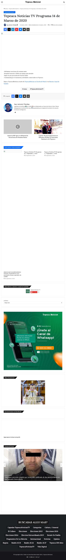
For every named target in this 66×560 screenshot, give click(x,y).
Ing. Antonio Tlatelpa (12, 25)
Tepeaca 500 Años (56, 543)
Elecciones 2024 (12, 535)
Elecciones (23, 531)
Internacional (35, 539)
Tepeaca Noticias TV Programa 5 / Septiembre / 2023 (53, 152)
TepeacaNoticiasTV (14, 8)
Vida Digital (42, 547)
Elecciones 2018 (52, 531)
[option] (33, 465)
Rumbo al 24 (29, 543)
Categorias (37, 527)
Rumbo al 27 (41, 543)
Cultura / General (51, 527)
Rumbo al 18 (16, 543)
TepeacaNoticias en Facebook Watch (35, 81)
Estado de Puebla (53, 535)
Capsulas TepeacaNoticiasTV (19, 527)
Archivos (6, 300)
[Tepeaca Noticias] (33, 2)
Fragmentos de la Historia (16, 539)
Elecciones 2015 (36, 531)
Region (5, 543)
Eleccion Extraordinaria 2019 (32, 535)
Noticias (47, 539)
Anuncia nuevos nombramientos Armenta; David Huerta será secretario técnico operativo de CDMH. (12, 274)
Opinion (57, 539)
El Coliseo (12, 531)
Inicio (6, 8)
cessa (25, 89)
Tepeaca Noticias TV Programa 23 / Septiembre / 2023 (32, 152)
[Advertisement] (33, 498)
